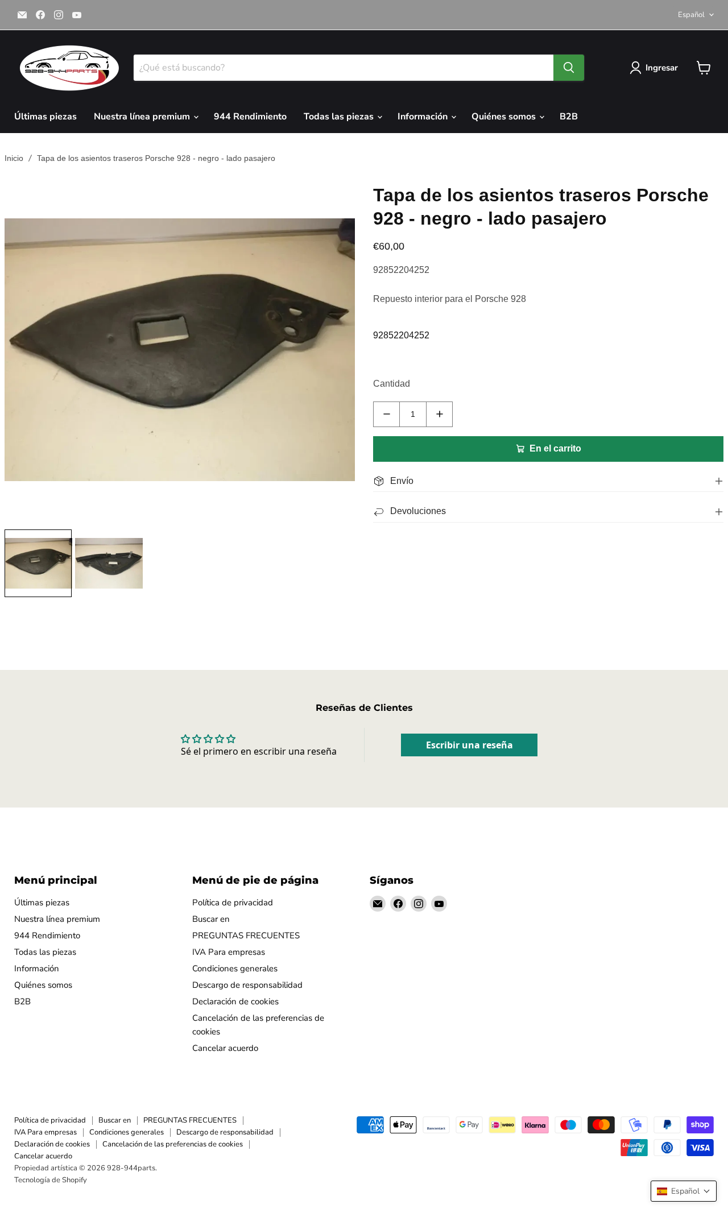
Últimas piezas (45, 116)
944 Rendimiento (250, 116)
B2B (569, 116)
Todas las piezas (340, 116)
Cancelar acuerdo (225, 1048)
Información (424, 116)
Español (691, 15)
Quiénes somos (504, 116)
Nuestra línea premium (143, 116)
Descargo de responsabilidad (247, 985)
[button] (683, 1191)
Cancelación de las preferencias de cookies (172, 1144)
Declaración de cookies (235, 1001)
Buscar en (211, 919)
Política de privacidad (232, 902)
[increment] (439, 414)
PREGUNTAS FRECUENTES (246, 935)
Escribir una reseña (469, 745)
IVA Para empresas (228, 952)
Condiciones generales (235, 968)
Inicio (14, 158)
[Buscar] (568, 68)
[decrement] (386, 414)
